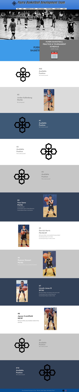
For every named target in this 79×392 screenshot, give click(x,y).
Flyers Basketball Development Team (41, 2)
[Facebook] (63, 390)
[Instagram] (66, 390)
